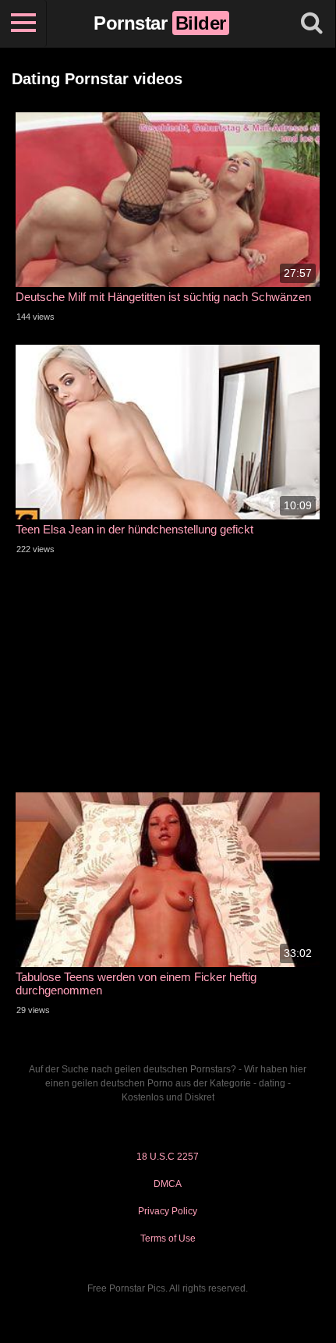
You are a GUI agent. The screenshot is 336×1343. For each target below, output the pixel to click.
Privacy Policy (167, 1211)
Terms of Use (168, 1238)
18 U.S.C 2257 (167, 1156)
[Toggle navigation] (23, 23)
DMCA (168, 1183)
